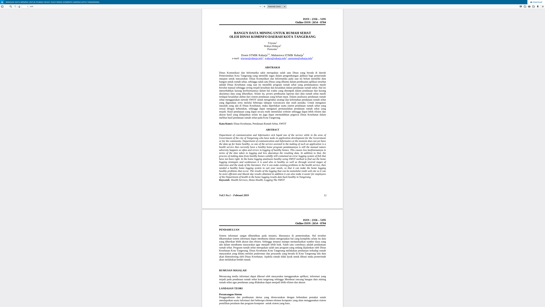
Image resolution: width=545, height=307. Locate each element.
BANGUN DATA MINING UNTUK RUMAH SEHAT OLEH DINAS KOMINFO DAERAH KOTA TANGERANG (52, 2)
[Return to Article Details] (2, 2)
